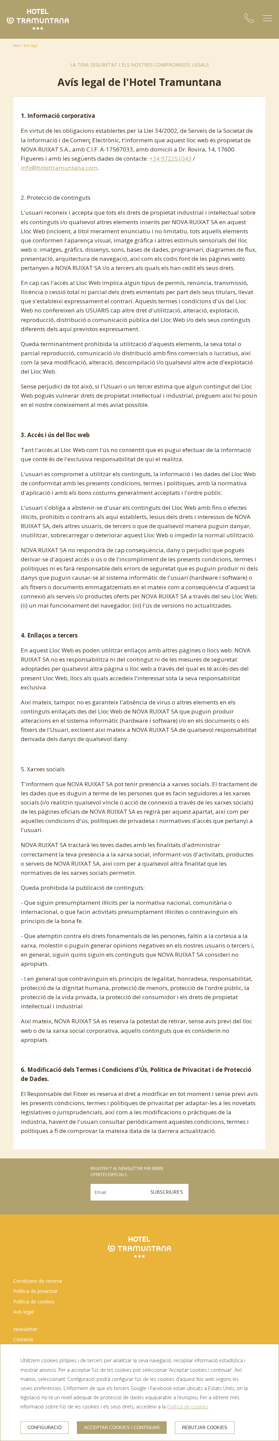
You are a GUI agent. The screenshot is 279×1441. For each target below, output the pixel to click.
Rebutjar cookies (204, 1427)
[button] (267, 18)
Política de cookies (33, 1301)
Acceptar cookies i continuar (122, 1427)
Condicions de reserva (37, 1281)
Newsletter (25, 1329)
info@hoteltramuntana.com (59, 168)
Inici (16, 45)
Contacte (23, 1339)
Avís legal (23, 1312)
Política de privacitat (35, 1291)
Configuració (45, 1427)
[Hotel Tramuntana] (38, 19)
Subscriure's (166, 1192)
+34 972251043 (170, 158)
